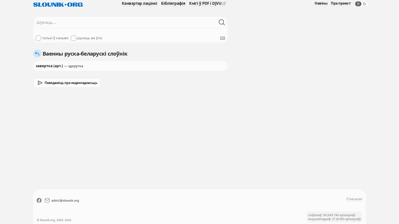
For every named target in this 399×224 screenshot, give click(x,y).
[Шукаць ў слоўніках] (222, 22)
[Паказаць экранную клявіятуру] (222, 38)
